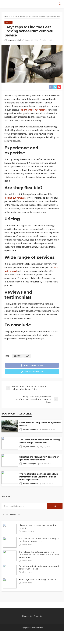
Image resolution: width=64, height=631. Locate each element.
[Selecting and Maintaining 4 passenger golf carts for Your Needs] (10, 570)
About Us (38, 616)
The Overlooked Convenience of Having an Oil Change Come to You (39, 441)
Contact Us (27, 616)
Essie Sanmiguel (29, 464)
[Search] (60, 4)
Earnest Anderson (30, 429)
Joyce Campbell (14, 40)
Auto (8, 22)
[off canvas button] (3, 4)
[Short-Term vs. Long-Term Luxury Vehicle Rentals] (10, 529)
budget (44, 40)
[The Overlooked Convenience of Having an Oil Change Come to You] (10, 542)
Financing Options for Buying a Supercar (37, 579)
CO (50, 40)
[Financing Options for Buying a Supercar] (10, 583)
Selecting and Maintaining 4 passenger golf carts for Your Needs (38, 458)
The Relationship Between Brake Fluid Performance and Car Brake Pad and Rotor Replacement (38, 477)
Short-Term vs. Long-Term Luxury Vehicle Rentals (40, 424)
